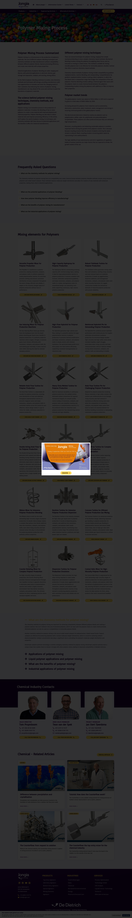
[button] (88, 444)
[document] (66, 459)
